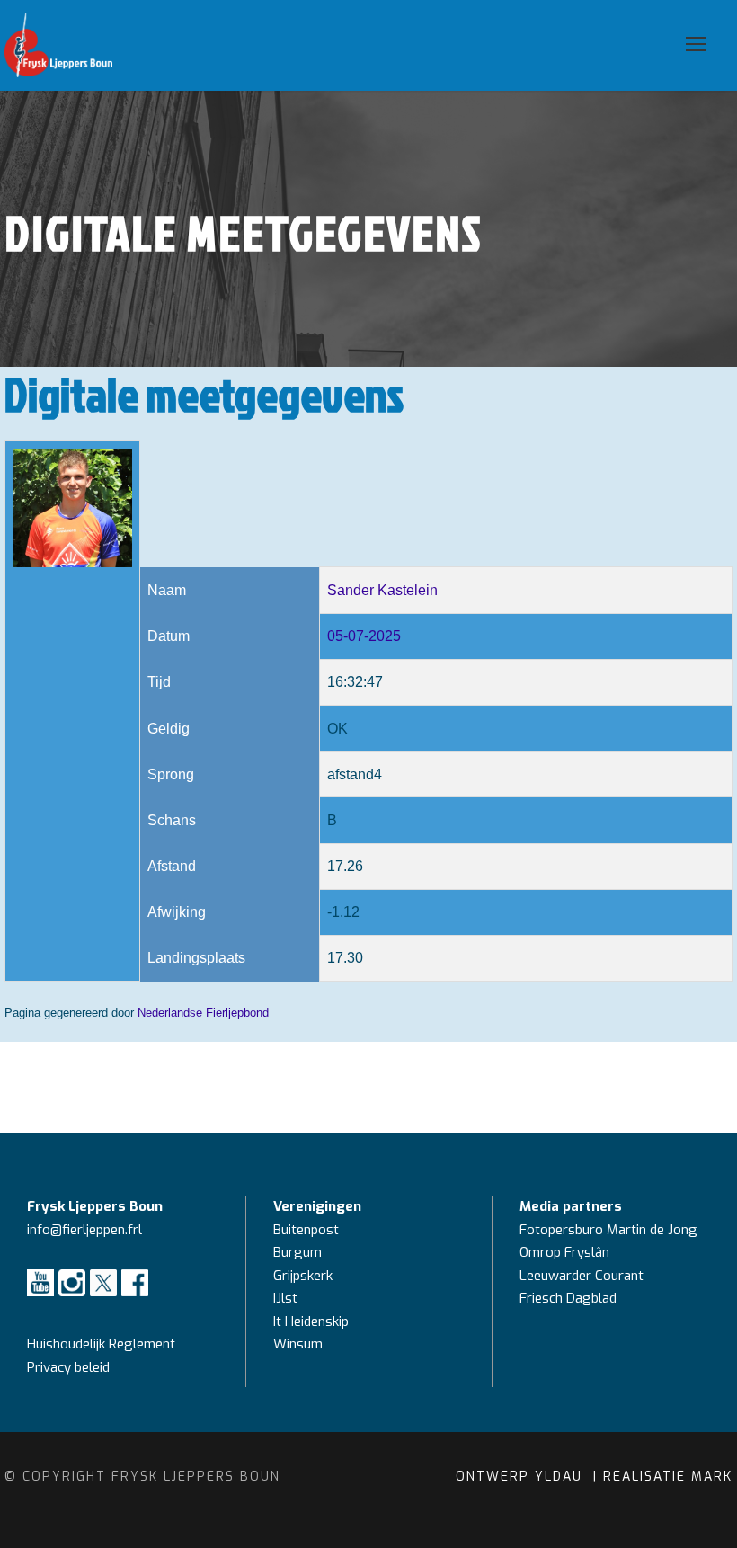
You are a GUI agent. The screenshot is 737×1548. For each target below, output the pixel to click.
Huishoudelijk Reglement (103, 1344)
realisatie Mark (668, 1476)
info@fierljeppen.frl (84, 1230)
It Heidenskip (311, 1321)
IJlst (285, 1298)
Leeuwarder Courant (583, 1276)
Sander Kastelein (382, 590)
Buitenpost (306, 1230)
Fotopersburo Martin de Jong (608, 1230)
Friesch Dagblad (569, 1298)
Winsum (298, 1344)
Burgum (297, 1252)
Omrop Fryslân (566, 1252)
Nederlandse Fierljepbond (203, 1012)
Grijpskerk (303, 1276)
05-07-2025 (364, 636)
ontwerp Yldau (522, 1476)
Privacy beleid (68, 1367)
